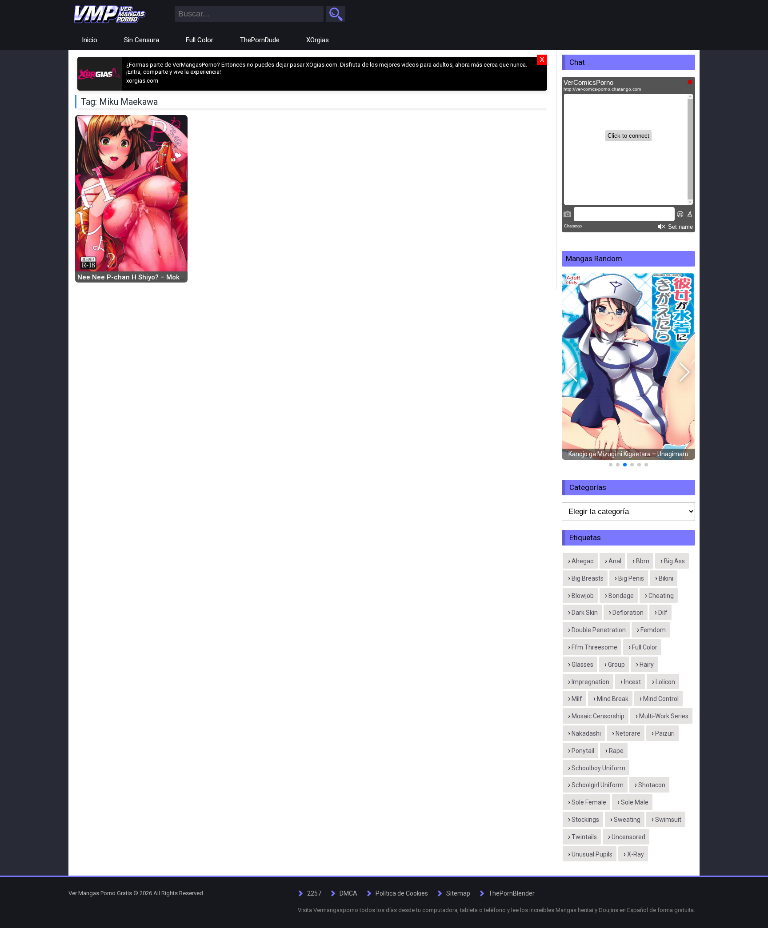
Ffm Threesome (594, 647)
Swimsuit (668, 819)
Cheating (661, 595)
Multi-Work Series (663, 716)
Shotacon (651, 785)
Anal (614, 561)
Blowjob (583, 595)
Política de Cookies (402, 893)
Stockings (585, 819)
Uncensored (628, 836)
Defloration (628, 612)
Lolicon (665, 681)
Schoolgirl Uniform (598, 785)
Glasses (582, 664)
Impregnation (590, 681)
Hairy (647, 664)
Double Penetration (599, 629)
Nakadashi (586, 733)
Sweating (627, 819)
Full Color (199, 40)
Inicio (89, 40)
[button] (572, 372)
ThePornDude (260, 40)
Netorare (628, 733)
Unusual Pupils (592, 854)
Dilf (663, 612)
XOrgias (317, 40)
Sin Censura (141, 40)
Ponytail (583, 750)
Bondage (621, 595)
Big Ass (674, 561)
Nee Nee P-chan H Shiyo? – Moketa (133, 277)
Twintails (584, 836)
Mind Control (661, 698)
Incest (632, 681)
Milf (577, 698)
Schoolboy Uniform (598, 768)
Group (616, 664)
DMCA (348, 893)
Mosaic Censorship (598, 716)
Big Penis (631, 578)
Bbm (642, 561)
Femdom (653, 629)
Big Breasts (588, 578)
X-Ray (635, 854)
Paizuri (665, 733)
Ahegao (583, 561)
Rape (616, 750)
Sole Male (634, 802)
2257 (314, 893)
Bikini (666, 578)
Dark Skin (585, 612)
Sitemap (458, 893)
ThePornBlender (511, 893)
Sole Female (589, 802)
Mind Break (612, 698)
